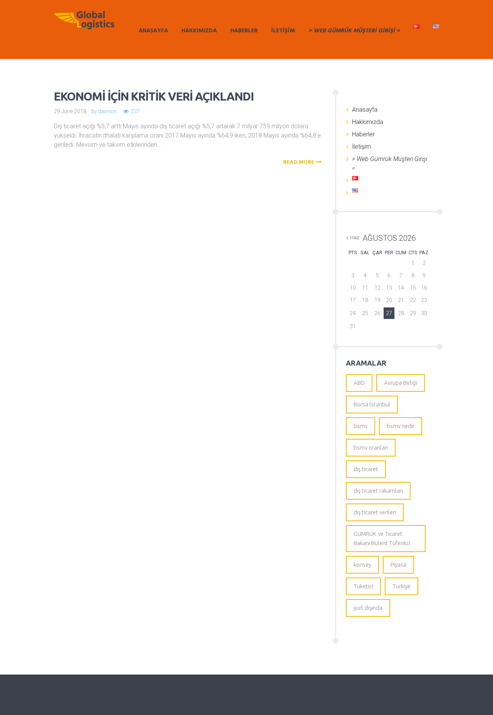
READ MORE (298, 162)
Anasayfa (153, 30)
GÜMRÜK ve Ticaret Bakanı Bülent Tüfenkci (382, 538)
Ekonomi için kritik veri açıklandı (154, 96)
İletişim (283, 30)
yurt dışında (368, 607)
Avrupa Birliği (400, 382)
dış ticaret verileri (375, 512)
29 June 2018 (70, 111)
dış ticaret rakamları (378, 490)
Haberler (244, 30)
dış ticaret (366, 469)
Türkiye (401, 586)
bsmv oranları (371, 447)
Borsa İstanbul (372, 404)
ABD (359, 382)
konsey (362, 564)
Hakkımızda (199, 30)
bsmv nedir (400, 426)
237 (135, 111)
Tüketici (363, 586)
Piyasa (398, 564)
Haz (354, 237)
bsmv (360, 426)
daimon (107, 111)
